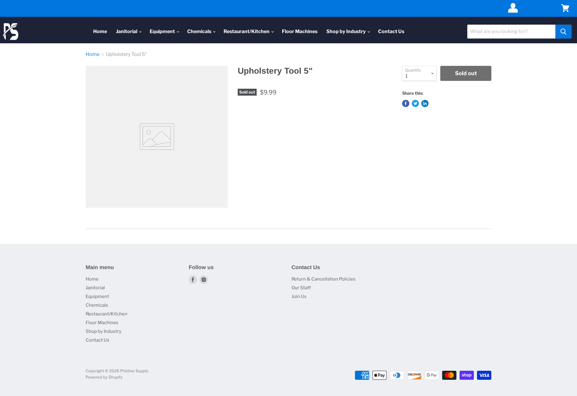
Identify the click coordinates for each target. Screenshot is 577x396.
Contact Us (391, 31)
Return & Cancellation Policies (324, 279)
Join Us (299, 296)
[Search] (563, 31)
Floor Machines (299, 31)
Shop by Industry (346, 31)
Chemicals (199, 31)
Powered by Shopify (104, 377)
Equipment (163, 31)
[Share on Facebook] (405, 103)
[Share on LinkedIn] (425, 103)
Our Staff (301, 287)
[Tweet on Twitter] (415, 103)
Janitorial (127, 31)
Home (100, 31)
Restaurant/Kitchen (247, 31)
